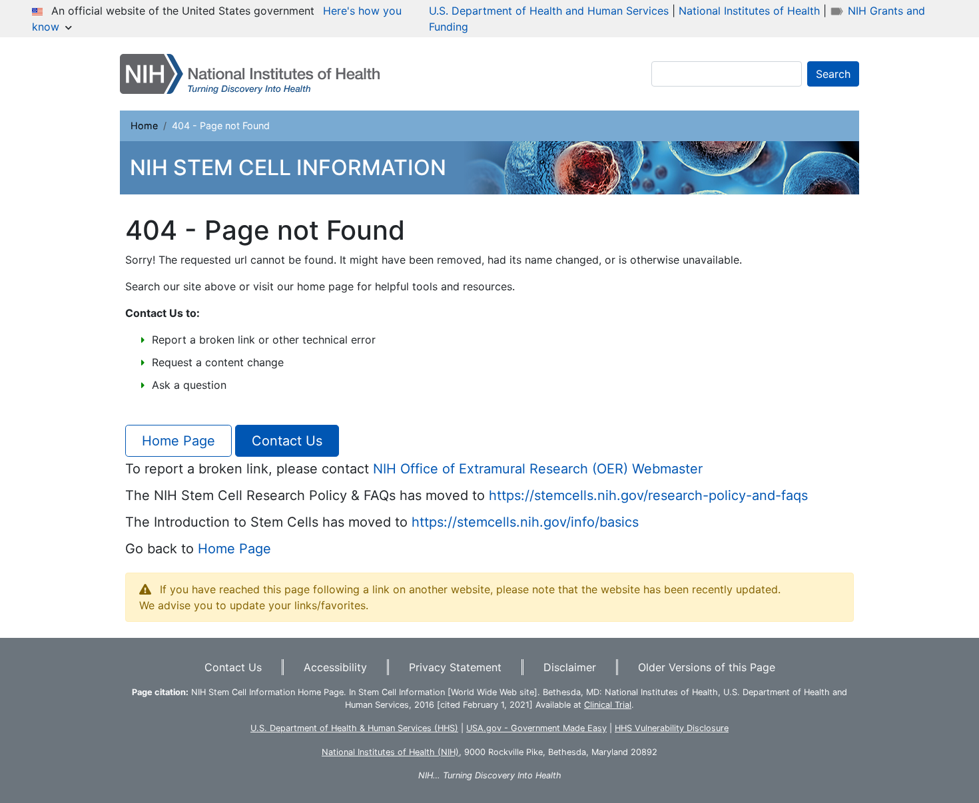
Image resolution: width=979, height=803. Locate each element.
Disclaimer (569, 667)
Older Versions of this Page (706, 667)
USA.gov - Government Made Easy (536, 728)
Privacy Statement (455, 667)
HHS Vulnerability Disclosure (672, 728)
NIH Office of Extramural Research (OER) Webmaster (538, 469)
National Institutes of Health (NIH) (390, 752)
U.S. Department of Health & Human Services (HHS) (354, 728)
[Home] (255, 74)
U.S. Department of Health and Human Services (549, 10)
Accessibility (335, 667)
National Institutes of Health (749, 10)
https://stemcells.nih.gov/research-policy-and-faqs (648, 495)
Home (144, 125)
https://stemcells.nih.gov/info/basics (525, 522)
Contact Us (287, 441)
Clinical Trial (607, 705)
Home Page (178, 441)
